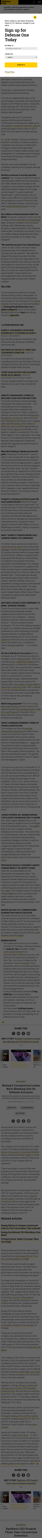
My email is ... (10, 45)
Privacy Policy (9, 72)
